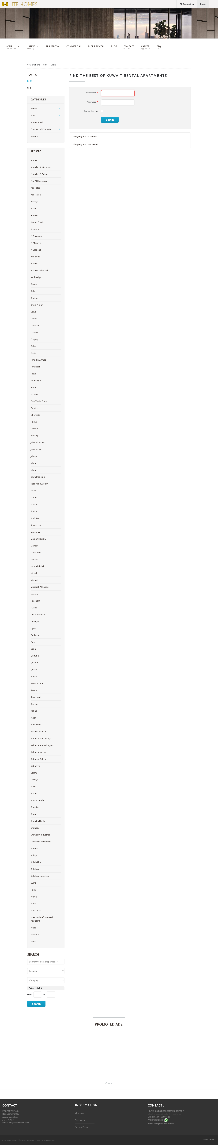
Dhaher (34, 332)
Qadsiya (35, 635)
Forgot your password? (85, 136)
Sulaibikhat (36, 862)
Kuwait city (36, 525)
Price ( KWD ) (35, 988)
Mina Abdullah (38, 566)
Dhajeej (34, 339)
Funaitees (35, 408)
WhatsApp (158, 1119)
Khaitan (34, 511)
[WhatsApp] (166, 1119)
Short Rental (37, 122)
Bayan (34, 284)
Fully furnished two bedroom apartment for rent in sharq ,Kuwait (35, 1067)
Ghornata (35, 414)
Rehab (34, 710)
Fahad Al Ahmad (38, 359)
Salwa (34, 786)
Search (36, 1004)
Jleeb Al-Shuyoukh (39, 483)
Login (203, 4)
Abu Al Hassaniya (39, 180)
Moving (34, 136)
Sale (33, 115)
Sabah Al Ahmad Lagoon (42, 745)
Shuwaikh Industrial (40, 834)
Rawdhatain (36, 697)
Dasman (35, 325)
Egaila (33, 352)
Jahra (33, 463)
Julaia (33, 490)
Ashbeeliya (36, 277)
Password (92, 101)
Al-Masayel (36, 242)
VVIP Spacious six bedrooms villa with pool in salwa (96, 1069)
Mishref (34, 580)
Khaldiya (35, 518)
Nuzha (34, 607)
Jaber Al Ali (36, 449)
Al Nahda (35, 229)
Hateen (34, 428)
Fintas (33, 387)
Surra (33, 882)
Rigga (33, 717)
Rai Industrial (37, 683)
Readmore (59, 1067)
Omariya (35, 621)
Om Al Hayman (38, 614)
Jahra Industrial (38, 476)
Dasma (34, 318)
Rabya (34, 676)
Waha (33, 903)
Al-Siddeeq (36, 249)
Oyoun (34, 628)
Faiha (33, 373)
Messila (34, 559)
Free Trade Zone (39, 401)
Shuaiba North (38, 821)
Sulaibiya (35, 869)
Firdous (34, 394)
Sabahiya (35, 765)
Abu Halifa (36, 194)
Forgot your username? (86, 144)
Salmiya (34, 779)
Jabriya (34, 456)
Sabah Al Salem (38, 759)
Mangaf (34, 545)
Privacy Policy (81, 1127)
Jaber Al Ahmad (38, 442)
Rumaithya (36, 724)
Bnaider (34, 298)
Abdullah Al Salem (39, 174)
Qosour (34, 662)
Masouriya (36, 552)
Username (92, 92)
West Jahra (36, 910)
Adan (33, 208)
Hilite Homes (209, 1139)
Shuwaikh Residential (41, 841)
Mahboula (36, 532)
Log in (110, 120)
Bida (33, 291)
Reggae (34, 703)
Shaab (34, 793)
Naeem (34, 593)
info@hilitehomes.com (19, 1122)
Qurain (34, 669)
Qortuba (35, 655)
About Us (79, 1113)
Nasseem (35, 600)
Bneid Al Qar (37, 304)
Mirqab (34, 573)
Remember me (91, 111)
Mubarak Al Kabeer (40, 586)
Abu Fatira (35, 187)
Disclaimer (80, 1120)
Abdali (34, 160)
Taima (34, 889)
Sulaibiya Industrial (40, 875)
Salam (34, 772)
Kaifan (34, 497)
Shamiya (35, 807)
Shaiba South (37, 800)
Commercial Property (41, 129)
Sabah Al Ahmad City (41, 738)
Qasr (33, 642)
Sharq (34, 814)
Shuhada (35, 827)
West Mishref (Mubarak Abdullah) (42, 919)
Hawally (34, 435)
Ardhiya (34, 263)
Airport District (37, 222)
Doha (33, 346)
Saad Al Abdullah (39, 731)
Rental (34, 108)
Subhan (34, 848)
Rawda (34, 690)
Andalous (35, 256)
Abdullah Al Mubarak (41, 167)
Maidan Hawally (38, 538)
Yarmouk (35, 934)
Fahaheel (35, 366)
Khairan (34, 504)
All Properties (187, 4)
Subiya (34, 855)
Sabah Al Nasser (39, 752)
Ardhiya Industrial (39, 270)
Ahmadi (34, 215)
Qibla (33, 648)
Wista (33, 927)
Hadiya (34, 421)
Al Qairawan (36, 236)
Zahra (34, 941)
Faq (29, 87)
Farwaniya (36, 380)
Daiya (33, 311)
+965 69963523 (163, 1116)
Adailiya (34, 201)
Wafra (34, 896)
